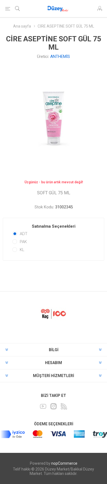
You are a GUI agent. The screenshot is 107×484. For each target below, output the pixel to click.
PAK (23, 241)
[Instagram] (53, 406)
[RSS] (64, 406)
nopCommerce (64, 463)
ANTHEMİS (60, 56)
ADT (23, 233)
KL (22, 249)
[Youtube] (43, 406)
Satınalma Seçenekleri (53, 226)
